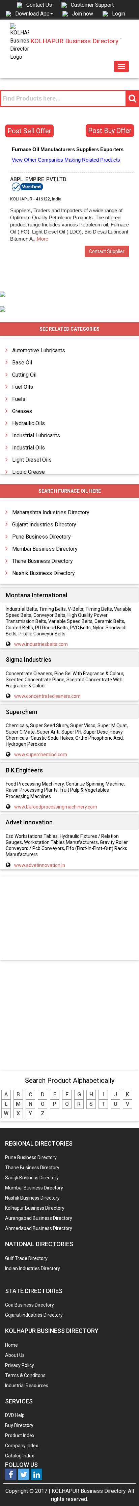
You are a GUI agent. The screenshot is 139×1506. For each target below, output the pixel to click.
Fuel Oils (22, 387)
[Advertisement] (69, 918)
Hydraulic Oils (28, 423)
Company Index (21, 1445)
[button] (34, 13)
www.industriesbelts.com (41, 644)
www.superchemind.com (40, 754)
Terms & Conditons (25, 1375)
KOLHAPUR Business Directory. (89, 1491)
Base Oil (22, 362)
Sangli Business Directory (32, 1177)
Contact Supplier (106, 251)
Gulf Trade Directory (26, 1258)
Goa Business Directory (29, 1305)
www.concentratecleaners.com (47, 696)
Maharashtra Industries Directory (50, 512)
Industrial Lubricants (36, 435)
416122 (43, 198)
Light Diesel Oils (32, 460)
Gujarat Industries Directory (44, 524)
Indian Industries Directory (32, 1268)
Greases (22, 411)
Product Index (19, 1435)
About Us (15, 1355)
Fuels (18, 399)
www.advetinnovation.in (39, 865)
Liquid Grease (28, 472)
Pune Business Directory (41, 536)
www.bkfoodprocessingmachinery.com (55, 807)
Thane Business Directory (42, 561)
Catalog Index (19, 1455)
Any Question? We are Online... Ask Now (123, 1490)
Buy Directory (19, 1425)
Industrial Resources (26, 1385)
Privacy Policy (19, 1365)
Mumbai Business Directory (45, 549)
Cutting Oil (24, 375)
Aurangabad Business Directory (38, 1218)
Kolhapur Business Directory (34, 1208)
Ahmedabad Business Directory (38, 1228)
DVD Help (15, 1415)
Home (11, 1345)
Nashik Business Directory (43, 573)
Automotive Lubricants (38, 350)
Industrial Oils (28, 447)
